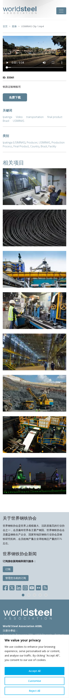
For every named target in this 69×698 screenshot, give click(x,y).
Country (34, 146)
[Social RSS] (45, 587)
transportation (35, 117)
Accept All (34, 671)
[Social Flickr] (38, 587)
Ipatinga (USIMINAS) (14, 142)
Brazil (6, 121)
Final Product (21, 146)
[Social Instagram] (25, 587)
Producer (32, 142)
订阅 (7, 569)
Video (19, 117)
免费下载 (15, 97)
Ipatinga (7, 117)
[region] (34, 666)
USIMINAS (18, 121)
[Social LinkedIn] (18, 587)
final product (54, 117)
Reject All (34, 690)
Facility (52, 146)
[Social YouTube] (31, 587)
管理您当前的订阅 (15, 578)
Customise (34, 681)
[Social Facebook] (6, 587)
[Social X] (12, 587)
